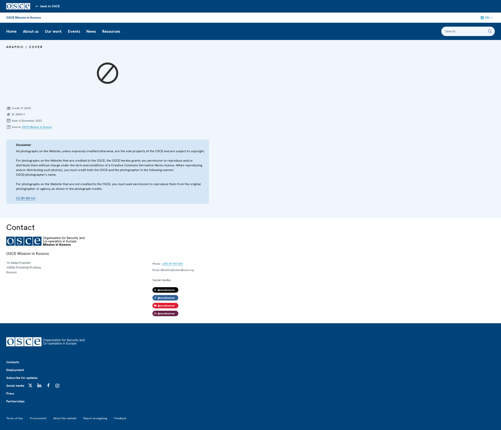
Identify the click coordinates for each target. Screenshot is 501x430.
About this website (65, 418)
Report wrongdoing (95, 418)
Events (74, 31)
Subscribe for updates (22, 378)
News (91, 31)
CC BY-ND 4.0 (25, 198)
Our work (53, 31)
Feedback (120, 418)
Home (11, 31)
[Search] (490, 31)
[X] (30, 385)
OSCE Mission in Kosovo (23, 17)
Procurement (38, 418)
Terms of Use (14, 418)
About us (31, 31)
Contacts (12, 362)
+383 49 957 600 (172, 263)
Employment (15, 370)
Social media (15, 386)
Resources (111, 31)
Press (10, 393)
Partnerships (15, 401)
